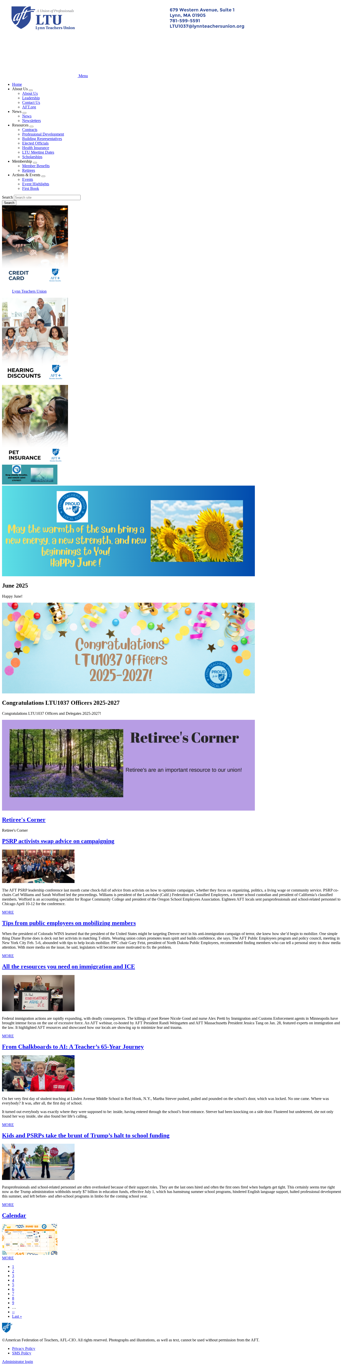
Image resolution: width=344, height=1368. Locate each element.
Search (7, 197)
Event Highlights (35, 184)
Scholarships (32, 157)
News (26, 116)
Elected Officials (35, 143)
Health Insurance (35, 148)
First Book (30, 188)
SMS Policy (21, 1353)
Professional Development (43, 134)
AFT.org (29, 107)
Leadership (31, 98)
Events (27, 179)
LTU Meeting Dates (38, 152)
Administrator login (17, 1361)
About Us (30, 93)
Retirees (28, 170)
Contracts (29, 129)
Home (17, 84)
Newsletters (31, 120)
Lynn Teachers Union (29, 291)
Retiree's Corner (24, 819)
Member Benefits (36, 166)
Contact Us (31, 102)
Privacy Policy (23, 1348)
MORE (8, 912)
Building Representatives (42, 139)
